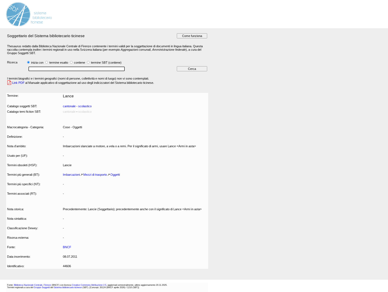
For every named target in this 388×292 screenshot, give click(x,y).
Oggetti (115, 174)
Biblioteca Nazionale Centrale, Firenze (32, 285)
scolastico (85, 106)
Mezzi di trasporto (95, 174)
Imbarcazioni (71, 174)
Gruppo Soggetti (42, 287)
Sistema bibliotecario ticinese (68, 287)
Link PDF (18, 82)
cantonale (69, 106)
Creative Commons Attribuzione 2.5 (89, 285)
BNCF (67, 247)
